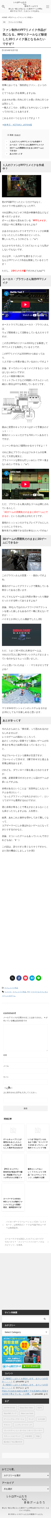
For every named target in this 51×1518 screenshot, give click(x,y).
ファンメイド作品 (11, 988)
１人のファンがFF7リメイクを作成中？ (26, 142)
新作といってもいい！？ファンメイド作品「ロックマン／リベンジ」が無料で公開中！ (37, 1174)
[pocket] (25, 978)
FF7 (28, 992)
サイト (6, 1077)
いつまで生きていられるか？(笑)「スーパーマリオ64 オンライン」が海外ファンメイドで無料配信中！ (38, 1145)
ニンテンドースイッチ (23, 1425)
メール (6, 1066)
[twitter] (12, 978)
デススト (7, 1425)
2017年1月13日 (9, 1408)
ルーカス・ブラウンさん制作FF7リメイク (27, 145)
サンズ (31, 1419)
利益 (38, 1436)
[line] (38, 978)
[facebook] (19, 978)
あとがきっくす (16, 154)
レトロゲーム (10, 996)
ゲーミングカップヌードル (14, 1419)
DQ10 (40, 1408)
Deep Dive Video (26, 1408)
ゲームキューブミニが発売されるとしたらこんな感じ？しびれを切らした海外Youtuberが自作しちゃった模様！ (13, 1145)
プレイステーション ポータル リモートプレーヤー (23, 1430)
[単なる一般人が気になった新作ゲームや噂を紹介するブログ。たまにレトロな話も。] (25, 5)
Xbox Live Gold (27, 1413)
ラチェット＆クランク (12, 1436)
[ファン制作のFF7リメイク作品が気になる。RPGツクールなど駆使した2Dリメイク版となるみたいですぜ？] (32, 978)
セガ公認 (41, 1419)
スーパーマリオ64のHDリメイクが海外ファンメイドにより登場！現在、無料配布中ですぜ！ (12, 1204)
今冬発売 (28, 1436)
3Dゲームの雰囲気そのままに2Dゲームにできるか (27, 149)
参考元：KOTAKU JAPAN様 (18, 124)
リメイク (8, 992)
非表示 (17, 135)
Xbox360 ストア (10, 1413)
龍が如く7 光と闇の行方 (13, 1442)
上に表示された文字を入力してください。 (20, 1092)
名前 (5, 1055)
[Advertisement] (25, 890)
